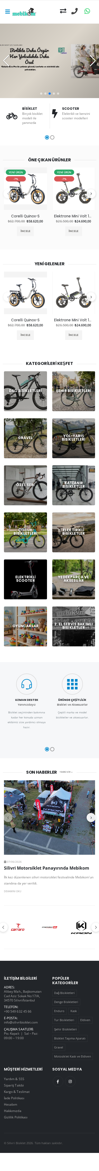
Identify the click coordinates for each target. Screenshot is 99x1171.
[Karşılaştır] (63, 11)
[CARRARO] (17, 927)
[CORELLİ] (49, 927)
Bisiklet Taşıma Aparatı (70, 1038)
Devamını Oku (12, 891)
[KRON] (81, 927)
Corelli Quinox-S (25, 216)
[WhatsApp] (87, 11)
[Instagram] (70, 1081)
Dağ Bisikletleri (64, 993)
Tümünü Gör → (66, 772)
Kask (73, 1011)
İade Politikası (14, 1098)
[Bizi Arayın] (74, 11)
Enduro (59, 1011)
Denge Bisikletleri (66, 1002)
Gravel (58, 1047)
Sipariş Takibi (14, 1085)
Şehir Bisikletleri (65, 1029)
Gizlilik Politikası (15, 1117)
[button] (41, 93)
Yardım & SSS (14, 1079)
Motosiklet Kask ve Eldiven (72, 1056)
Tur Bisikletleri (64, 1020)
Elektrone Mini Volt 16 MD (73, 216)
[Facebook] (58, 1081)
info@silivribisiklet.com (21, 1022)
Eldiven (85, 1020)
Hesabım (10, 1104)
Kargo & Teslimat (17, 1091)
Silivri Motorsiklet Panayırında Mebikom (46, 868)
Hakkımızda (12, 1111)
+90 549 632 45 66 (17, 1011)
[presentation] (7, 193)
